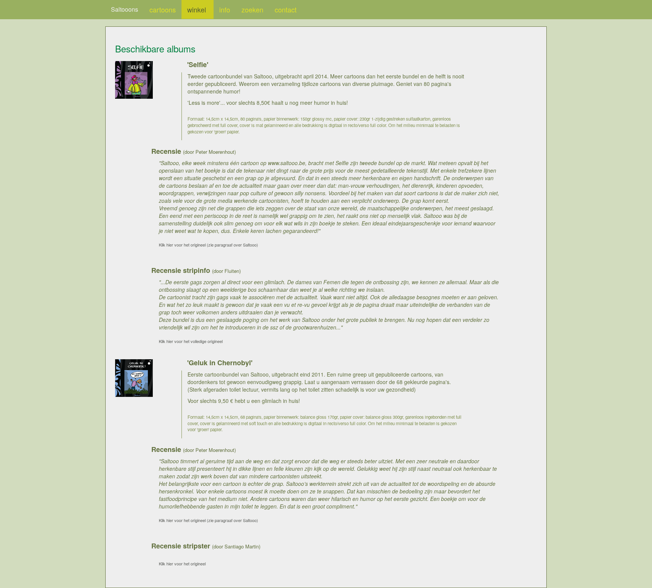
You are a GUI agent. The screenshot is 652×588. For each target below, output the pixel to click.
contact (286, 9)
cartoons (162, 9)
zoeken (252, 9)
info (224, 9)
